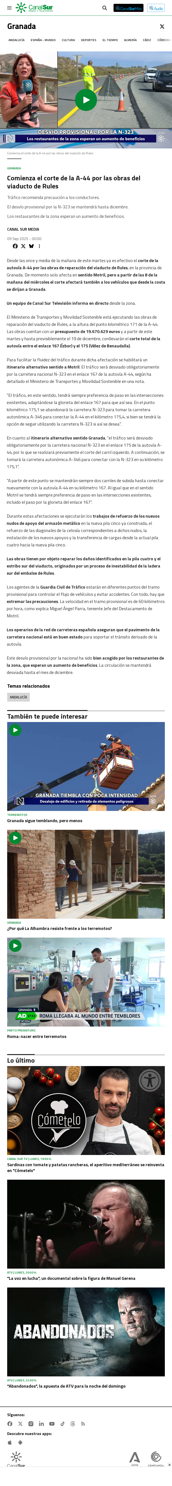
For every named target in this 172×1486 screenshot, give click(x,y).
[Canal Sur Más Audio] (156, 8)
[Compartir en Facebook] (15, 246)
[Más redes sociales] (39, 246)
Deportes (88, 40)
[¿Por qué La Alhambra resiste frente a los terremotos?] (86, 874)
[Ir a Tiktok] (63, 1423)
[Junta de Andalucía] (135, 1460)
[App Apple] (10, 1442)
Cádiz (147, 40)
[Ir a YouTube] (52, 1423)
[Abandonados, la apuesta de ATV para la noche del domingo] (86, 1331)
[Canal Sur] (34, 7)
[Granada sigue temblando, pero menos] (86, 766)
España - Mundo (43, 40)
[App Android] (21, 1442)
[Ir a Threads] (73, 1423)
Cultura (68, 40)
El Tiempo (110, 40)
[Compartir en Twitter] (23, 246)
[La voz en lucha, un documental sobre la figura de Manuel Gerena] (86, 1224)
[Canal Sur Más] (129, 8)
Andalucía (16, 40)
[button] (86, 99)
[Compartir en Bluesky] (31, 246)
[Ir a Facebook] (10, 1423)
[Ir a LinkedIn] (42, 1423)
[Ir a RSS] (84, 1423)
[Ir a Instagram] (31, 1423)
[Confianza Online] (156, 1460)
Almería (130, 40)
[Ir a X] (162, 26)
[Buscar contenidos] (104, 8)
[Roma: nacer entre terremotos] (86, 982)
